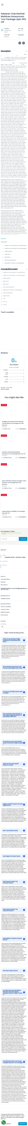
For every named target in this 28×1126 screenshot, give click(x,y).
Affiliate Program (5, 612)
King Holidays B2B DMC (6, 63)
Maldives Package (16, 64)
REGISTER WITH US (5, 595)
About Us (3, 576)
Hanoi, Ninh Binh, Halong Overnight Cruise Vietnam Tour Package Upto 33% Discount (14, 482)
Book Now (22, 1124)
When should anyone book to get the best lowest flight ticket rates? (12, 667)
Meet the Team (5, 589)
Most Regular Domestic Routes (11, 856)
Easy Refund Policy (5, 604)
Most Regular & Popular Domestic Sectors (12, 939)
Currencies (3, 624)
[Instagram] (18, 567)
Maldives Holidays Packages (9, 56)
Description (6, 51)
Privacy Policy (4, 615)
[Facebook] (9, 567)
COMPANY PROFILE (5, 598)
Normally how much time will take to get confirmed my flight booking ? (13, 743)
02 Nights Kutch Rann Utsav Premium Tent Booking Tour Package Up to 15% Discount (13, 423)
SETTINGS (3, 621)
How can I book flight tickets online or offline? (13, 692)
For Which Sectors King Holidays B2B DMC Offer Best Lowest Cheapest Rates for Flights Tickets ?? (12, 992)
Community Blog (5, 579)
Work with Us (4, 585)
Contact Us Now (5, 609)
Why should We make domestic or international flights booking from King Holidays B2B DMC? (12, 715)
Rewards (3, 582)
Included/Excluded (9, 269)
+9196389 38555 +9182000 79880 (14, 557)
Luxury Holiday (21, 69)
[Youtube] (15, 567)
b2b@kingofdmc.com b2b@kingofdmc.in (14, 588)
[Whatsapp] (21, 567)
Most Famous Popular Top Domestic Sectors (10, 882)
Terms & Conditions (6, 606)
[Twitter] (12, 567)
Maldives (17, 63)
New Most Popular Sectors (10, 970)
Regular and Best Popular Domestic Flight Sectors (13, 804)
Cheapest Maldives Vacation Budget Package (12, 54)
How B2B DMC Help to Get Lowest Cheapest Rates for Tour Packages (13, 1061)
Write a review (5, 389)
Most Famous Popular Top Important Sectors (10, 909)
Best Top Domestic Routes (10, 830)
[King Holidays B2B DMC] (24, 419)
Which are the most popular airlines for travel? (11, 764)
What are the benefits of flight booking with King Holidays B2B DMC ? (11, 640)
